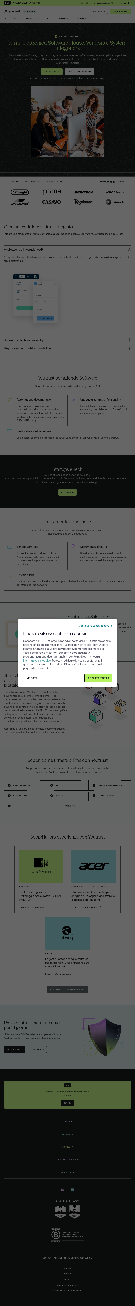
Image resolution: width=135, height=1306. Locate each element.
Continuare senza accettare (95, 625)
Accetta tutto (98, 678)
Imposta (32, 678)
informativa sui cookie (37, 660)
